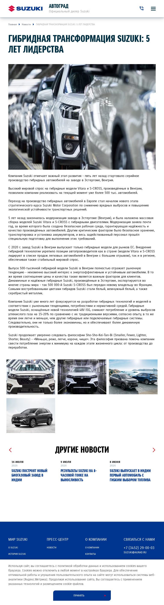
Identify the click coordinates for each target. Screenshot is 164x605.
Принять (78, 595)
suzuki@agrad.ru (135, 552)
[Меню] (153, 8)
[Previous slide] (10, 450)
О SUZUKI (13, 547)
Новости (51, 547)
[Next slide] (154, 450)
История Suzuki (17, 553)
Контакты (90, 553)
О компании (92, 547)
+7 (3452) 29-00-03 (139, 548)
